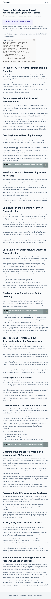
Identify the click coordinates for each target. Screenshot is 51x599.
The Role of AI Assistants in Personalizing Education (15, 42)
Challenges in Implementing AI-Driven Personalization (16, 48)
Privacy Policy (23, 595)
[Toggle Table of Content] (33, 40)
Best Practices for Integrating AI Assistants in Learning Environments (19, 52)
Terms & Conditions (38, 595)
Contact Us (15, 595)
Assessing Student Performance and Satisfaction (15, 58)
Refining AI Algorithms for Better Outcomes (14, 59)
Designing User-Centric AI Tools (12, 54)
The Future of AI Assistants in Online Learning (14, 51)
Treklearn (6, 2)
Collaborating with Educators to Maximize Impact (15, 55)
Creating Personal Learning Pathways (12, 45)
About (10, 595)
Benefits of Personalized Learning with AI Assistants (15, 46)
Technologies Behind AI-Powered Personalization (15, 43)
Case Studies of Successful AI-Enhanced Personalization (16, 49)
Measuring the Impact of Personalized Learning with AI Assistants (18, 57)
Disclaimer (30, 595)
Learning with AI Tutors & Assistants (33, 16)
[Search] (45, 2)
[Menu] (47, 2)
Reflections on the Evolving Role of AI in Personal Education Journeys (20, 61)
